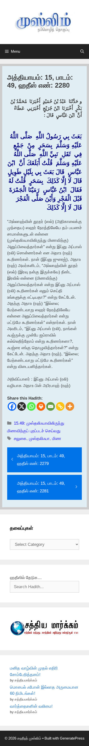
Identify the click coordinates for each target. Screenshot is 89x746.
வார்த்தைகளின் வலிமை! (31, 706)
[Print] (41, 406)
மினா (56, 438)
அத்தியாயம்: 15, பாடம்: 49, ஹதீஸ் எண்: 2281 (41, 487)
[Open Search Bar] (82, 51)
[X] (21, 406)
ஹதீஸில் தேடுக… (26, 577)
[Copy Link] (60, 406)
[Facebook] (12, 406)
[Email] (50, 406)
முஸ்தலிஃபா (39, 438)
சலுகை (20, 438)
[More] (70, 406)
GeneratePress (72, 738)
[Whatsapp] (31, 406)
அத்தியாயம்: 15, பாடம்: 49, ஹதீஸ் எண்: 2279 (41, 460)
